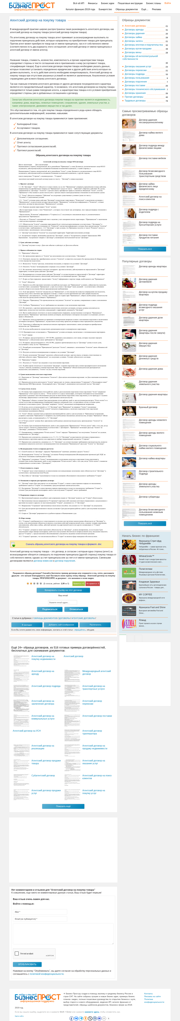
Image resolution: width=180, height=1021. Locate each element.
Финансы (92, 3)
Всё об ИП (78, 3)
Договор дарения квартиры (153, 394)
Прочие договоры (134, 97)
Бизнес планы (153, 3)
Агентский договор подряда (46, 686)
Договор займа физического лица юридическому (148, 186)
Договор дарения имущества (148, 344)
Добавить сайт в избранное (61, 625)
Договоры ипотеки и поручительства (144, 45)
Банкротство (105, 9)
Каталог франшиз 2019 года (80, 9)
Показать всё (145, 523)
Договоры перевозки (136, 70)
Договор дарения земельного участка (149, 382)
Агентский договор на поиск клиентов (150, 197)
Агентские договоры (135, 26)
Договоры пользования (137, 78)
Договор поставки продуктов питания (149, 236)
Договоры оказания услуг (138, 66)
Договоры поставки (135, 85)
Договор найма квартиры (152, 458)
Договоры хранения (135, 93)
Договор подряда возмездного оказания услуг (150, 307)
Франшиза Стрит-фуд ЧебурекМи (150, 542)
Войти (166, 3)
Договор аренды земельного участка (149, 485)
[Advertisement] (63, 850)
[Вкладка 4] (138, 638)
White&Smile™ (146, 556)
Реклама (156, 9)
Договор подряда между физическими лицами (151, 146)
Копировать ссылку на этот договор (63, 590)
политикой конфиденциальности (47, 974)
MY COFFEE (145, 594)
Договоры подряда (135, 74)
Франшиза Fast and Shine (152, 607)
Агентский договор (73, 656)
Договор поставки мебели (152, 158)
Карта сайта (19, 1016)
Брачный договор (148, 407)
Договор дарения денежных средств (148, 357)
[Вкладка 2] (130, 638)
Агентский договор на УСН (27, 731)
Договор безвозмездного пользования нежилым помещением (152, 512)
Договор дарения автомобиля (148, 280)
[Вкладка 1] (122, 638)
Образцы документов (127, 9)
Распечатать (95, 625)
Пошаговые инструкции (130, 3)
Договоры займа (133, 37)
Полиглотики (145, 569)
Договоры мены (133, 52)
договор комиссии (43, 561)
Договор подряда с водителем (149, 210)
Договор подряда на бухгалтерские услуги (150, 223)
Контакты (148, 993)
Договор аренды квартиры (153, 266)
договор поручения (64, 561)
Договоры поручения (136, 81)
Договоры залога (134, 41)
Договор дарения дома (151, 369)
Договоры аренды (134, 29)
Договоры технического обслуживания (145, 89)
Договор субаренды (149, 497)
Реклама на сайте (152, 996)
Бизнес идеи (107, 3)
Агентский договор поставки (97, 716)
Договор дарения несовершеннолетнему (151, 121)
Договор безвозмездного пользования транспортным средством (152, 173)
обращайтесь (80, 630)
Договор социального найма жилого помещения (152, 446)
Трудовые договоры (135, 100)
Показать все (145, 249)
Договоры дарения (135, 33)
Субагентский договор (43, 775)
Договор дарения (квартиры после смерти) (152, 331)
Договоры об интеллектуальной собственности (140, 57)
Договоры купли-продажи (138, 48)
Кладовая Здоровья (149, 582)
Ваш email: (63, 595)
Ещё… (144, 9)
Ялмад (142, 620)
